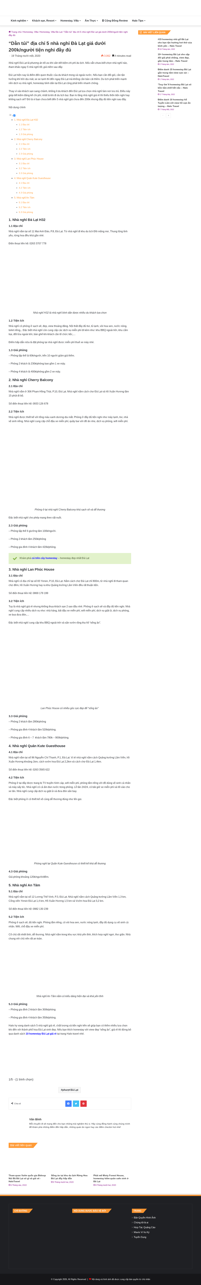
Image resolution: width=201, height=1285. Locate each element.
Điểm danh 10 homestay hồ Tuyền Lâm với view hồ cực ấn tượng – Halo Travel (174, 102)
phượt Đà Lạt (70, 1090)
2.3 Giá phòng (26, 154)
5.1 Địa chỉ (24, 202)
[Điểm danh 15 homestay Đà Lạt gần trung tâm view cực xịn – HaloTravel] (146, 74)
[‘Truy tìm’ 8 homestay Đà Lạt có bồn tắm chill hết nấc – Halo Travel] (146, 89)
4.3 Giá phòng (26, 193)
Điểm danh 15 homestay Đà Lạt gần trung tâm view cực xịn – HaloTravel (174, 72)
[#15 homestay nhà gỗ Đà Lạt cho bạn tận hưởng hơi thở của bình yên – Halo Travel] (146, 43)
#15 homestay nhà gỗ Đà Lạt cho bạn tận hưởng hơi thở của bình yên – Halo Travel (175, 42)
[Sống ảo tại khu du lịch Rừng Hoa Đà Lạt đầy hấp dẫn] (70, 1161)
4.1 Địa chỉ (24, 183)
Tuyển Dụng (140, 1237)
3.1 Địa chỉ (24, 163)
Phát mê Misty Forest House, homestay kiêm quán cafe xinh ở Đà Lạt (110, 1178)
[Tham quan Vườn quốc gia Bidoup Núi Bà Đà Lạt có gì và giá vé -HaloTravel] (27, 1161)
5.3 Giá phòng (26, 212)
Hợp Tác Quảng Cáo (144, 1227)
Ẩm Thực (90, 20)
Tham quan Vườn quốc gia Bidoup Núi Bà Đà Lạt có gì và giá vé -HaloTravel (27, 1178)
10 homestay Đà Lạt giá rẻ (41, 1033)
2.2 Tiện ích (24, 149)
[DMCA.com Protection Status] (100, 1239)
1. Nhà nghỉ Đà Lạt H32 (26, 119)
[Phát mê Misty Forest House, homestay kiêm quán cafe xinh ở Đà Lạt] (112, 1161)
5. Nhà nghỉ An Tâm (24, 197)
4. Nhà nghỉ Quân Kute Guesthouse (32, 178)
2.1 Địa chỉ (24, 144)
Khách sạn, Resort (43, 20)
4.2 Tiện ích (24, 188)
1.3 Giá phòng (26, 134)
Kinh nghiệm (18, 20)
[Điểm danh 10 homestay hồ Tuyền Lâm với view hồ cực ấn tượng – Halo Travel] (146, 104)
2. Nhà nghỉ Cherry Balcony (28, 139)
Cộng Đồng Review (116, 20)
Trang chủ (16, 32)
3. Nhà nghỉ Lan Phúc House (28, 158)
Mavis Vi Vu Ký (141, 1232)
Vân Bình (35, 1119)
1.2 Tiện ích (24, 129)
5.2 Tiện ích (24, 207)
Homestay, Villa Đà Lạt (51, 32)
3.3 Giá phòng (26, 173)
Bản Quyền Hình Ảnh (145, 1217)
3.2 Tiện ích (24, 168)
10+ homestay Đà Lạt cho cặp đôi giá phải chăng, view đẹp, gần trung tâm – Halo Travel (174, 57)
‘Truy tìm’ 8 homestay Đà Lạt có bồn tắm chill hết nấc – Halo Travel (174, 87)
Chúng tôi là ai (141, 1222)
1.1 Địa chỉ (24, 124)
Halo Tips (137, 20)
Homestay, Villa (69, 20)
